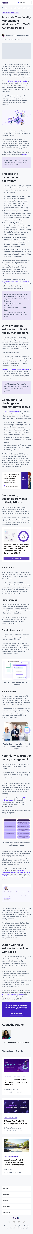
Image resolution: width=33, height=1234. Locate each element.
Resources (6, 1206)
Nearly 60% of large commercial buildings (15, 369)
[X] (14, 1221)
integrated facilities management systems (16, 282)
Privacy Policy (19, 1226)
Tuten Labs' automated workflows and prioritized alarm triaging (16, 873)
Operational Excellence (10, 13)
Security (26, 1226)
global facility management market (15, 81)
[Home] (2, 8)
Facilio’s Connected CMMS (11, 412)
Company (6, 1212)
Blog (6, 8)
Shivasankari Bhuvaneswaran (16, 1043)
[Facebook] (9, 1221)
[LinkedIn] (19, 1221)
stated (24, 154)
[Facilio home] (5, 3)
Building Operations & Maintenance (15, 1076)
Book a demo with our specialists (13, 995)
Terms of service (8, 1226)
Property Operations (11, 1117)
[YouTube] (23, 1221)
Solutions (6, 1194)
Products (6, 1189)
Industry (6, 1200)
